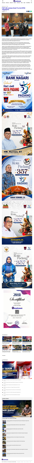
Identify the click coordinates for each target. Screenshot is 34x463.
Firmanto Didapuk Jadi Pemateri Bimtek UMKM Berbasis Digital (12, 394)
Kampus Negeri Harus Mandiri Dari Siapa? (9, 418)
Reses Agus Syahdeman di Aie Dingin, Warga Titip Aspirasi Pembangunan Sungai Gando (18, 420)
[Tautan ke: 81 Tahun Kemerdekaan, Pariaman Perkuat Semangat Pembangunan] (17, 370)
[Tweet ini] (28, 11)
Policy (30, 461)
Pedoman (27, 461)
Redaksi (22, 461)
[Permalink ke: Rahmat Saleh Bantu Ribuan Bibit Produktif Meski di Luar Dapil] (27, 347)
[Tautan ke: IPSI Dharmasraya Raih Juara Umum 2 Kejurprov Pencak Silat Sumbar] (4, 438)
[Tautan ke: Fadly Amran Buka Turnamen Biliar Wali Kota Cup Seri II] (4, 446)
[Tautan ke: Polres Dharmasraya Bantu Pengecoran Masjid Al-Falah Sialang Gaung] (4, 442)
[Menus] (2, 1)
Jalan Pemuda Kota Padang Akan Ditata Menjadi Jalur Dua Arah (12, 384)
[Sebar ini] (27, 11)
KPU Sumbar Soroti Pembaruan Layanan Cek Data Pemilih (6, 343)
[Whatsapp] (31, 11)
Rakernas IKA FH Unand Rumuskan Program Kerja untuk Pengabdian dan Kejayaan (17, 449)
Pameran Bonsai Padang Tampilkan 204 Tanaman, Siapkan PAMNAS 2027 (16, 424)
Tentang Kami (18, 461)
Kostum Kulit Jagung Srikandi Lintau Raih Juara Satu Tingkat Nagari (12, 389)
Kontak (25, 461)
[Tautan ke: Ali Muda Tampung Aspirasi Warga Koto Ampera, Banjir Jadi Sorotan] (4, 454)
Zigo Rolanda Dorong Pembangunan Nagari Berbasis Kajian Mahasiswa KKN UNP (16, 351)
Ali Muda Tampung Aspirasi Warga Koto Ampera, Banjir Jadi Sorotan (15, 453)
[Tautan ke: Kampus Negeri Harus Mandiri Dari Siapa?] (17, 408)
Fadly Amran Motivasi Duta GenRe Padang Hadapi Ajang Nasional (12, 392)
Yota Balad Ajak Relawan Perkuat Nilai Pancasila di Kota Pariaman (26, 343)
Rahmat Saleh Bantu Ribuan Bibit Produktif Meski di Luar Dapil (26, 351)
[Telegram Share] (29, 11)
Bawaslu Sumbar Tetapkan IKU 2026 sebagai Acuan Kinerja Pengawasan (16, 343)
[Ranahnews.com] (5, 459)
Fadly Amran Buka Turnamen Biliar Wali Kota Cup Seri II (14, 445)
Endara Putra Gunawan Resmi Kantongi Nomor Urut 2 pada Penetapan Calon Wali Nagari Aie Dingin (6, 351)
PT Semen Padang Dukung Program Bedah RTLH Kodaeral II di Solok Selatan (13, 382)
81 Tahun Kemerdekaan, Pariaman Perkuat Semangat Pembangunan (12, 379)
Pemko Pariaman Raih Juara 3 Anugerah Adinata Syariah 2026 (11, 387)
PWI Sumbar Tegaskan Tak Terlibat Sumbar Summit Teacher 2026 (15, 428)
